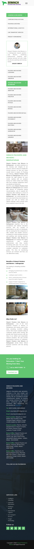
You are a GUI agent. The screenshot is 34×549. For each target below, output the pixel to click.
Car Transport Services (15, 32)
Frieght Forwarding (14, 36)
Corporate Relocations (16, 19)
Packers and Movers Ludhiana (14, 71)
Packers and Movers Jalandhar (14, 83)
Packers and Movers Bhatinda (14, 124)
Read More (18, 405)
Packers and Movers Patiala (14, 101)
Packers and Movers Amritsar (14, 89)
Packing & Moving (14, 23)
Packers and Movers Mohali (14, 107)
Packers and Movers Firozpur (14, 95)
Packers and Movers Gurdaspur (14, 130)
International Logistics (16, 28)
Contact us (12, 372)
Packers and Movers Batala (17, 113)
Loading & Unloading (15, 15)
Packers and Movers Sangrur (14, 136)
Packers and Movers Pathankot (14, 118)
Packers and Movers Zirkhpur (14, 77)
